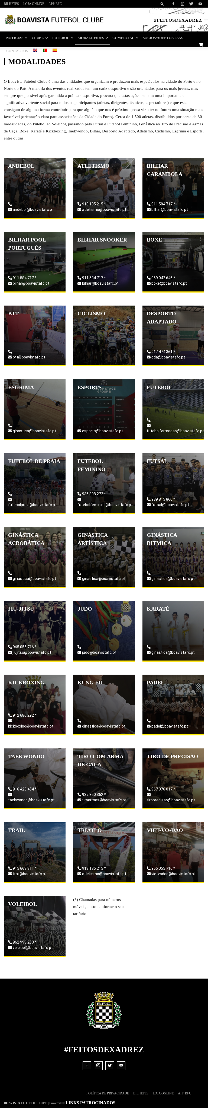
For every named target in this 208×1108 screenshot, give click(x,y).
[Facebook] (173, 4)
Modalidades (91, 38)
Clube (38, 38)
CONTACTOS (17, 51)
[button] (163, 4)
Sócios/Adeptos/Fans (163, 38)
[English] (35, 51)
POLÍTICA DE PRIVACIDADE (107, 1093)
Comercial (123, 38)
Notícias (14, 38)
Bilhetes (11, 4)
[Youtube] (200, 4)
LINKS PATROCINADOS (90, 1102)
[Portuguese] (45, 51)
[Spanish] (55, 51)
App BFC (55, 4)
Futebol (60, 38)
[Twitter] (191, 4)
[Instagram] (182, 4)
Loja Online (33, 4)
